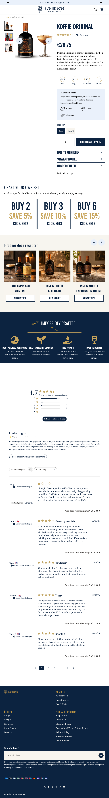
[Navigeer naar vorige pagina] (35, 668)
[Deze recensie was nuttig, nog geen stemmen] (92, 511)
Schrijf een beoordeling (54, 419)
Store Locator (10, 728)
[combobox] (45, 469)
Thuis (6, 17)
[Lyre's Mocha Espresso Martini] (89, 266)
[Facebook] (64, 173)
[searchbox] (18, 469)
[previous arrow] (19, 41)
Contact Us (61, 719)
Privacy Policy (62, 732)
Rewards (8, 724)
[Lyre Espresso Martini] (20, 266)
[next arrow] (48, 41)
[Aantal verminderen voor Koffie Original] (60, 142)
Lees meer (42, 544)
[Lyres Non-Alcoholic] (51, 9)
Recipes (8, 719)
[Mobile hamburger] (7, 9)
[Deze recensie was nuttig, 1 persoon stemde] (92, 552)
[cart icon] (102, 9)
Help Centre (61, 715)
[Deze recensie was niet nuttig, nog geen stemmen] (97, 511)
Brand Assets (62, 700)
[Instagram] (56, 786)
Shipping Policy (63, 724)
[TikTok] (60, 786)
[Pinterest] (71, 173)
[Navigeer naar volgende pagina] (73, 668)
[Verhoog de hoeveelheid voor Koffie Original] (71, 142)
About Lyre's (62, 695)
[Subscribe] (101, 755)
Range (7, 715)
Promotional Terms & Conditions (71, 728)
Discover (8, 732)
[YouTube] (64, 786)
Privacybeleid (85, 765)
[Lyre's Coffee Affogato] (54, 266)
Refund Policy (62, 740)
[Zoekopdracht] (95, 9)
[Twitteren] (67, 173)
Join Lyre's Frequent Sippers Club (54, 2)
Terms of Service (64, 736)
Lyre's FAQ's (61, 704)
